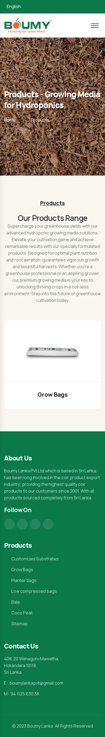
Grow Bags (52, 395)
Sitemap (19, 624)
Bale (15, 602)
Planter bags (24, 580)
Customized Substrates (35, 559)
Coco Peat (22, 613)
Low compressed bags (34, 591)
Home (10, 120)
